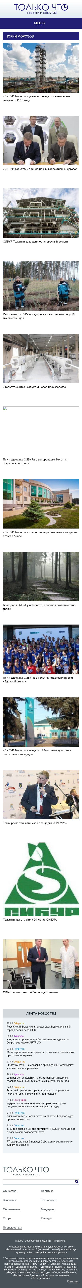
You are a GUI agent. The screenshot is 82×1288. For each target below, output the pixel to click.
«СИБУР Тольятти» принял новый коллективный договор (40, 169)
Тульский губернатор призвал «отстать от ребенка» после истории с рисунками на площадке (38, 1092)
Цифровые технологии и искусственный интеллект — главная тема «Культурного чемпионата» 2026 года (39, 1079)
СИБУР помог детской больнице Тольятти (30, 992)
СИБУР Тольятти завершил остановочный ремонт (35, 241)
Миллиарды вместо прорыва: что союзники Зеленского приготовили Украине (40, 1053)
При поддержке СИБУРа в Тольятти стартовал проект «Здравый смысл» (38, 679)
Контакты (73, 1281)
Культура (19, 1036)
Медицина (48, 1209)
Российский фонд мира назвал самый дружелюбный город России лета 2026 (38, 1028)
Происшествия (12, 1227)
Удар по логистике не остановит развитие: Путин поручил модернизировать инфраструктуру (36, 1104)
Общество (19, 1023)
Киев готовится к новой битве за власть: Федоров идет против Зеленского (40, 1117)
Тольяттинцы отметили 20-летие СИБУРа (30, 919)
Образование (11, 1209)
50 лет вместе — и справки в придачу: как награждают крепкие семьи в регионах (40, 1066)
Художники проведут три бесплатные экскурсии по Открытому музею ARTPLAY (37, 1040)
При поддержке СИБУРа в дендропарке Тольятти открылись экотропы (35, 461)
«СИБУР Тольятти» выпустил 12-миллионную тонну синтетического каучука (37, 752)
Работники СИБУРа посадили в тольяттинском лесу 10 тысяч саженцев (39, 316)
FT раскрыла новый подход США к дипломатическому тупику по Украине (40, 1143)
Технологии (48, 1200)
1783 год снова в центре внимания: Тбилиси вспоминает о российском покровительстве (41, 1130)
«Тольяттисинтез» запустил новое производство (34, 387)
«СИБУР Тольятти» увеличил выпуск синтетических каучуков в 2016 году (36, 98)
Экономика (20, 1099)
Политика (19, 1048)
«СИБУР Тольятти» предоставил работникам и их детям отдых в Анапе (40, 534)
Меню (39, 23)
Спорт (7, 1218)
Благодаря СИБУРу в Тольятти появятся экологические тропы (39, 607)
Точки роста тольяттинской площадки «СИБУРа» (35, 823)
